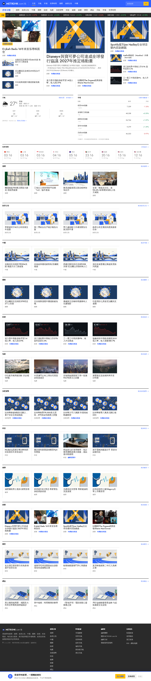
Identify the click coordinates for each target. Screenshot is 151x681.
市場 (45, 3)
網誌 (92, 10)
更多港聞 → (145, 166)
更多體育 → (145, 544)
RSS (127, 643)
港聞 (61, 3)
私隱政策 (129, 633)
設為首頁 (131, 676)
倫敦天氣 (79, 646)
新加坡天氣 (80, 649)
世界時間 (53, 3)
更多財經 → (145, 317)
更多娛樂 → (145, 505)
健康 (74, 10)
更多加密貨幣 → (143, 391)
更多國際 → (145, 280)
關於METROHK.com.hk (109, 636)
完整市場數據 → (144, 98)
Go (146, 4)
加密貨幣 (59, 10)
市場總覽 (79, 633)
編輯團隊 (104, 633)
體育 (86, 10)
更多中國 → (145, 243)
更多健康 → (145, 468)
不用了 (140, 676)
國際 (39, 10)
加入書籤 (120, 676)
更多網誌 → (145, 581)
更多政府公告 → (143, 206)
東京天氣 (79, 653)
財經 (45, 10)
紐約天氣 (79, 643)
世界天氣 (79, 636)
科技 (67, 10)
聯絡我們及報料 (107, 643)
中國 (76, 3)
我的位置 (61, 98)
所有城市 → (69, 98)
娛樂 (80, 10)
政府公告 (68, 3)
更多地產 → (145, 354)
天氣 (40, 3)
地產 (52, 10)
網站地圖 (134, 643)
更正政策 (129, 639)
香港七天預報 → (22, 121)
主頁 (34, 3)
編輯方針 (104, 639)
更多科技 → (145, 428)
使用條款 (129, 636)
